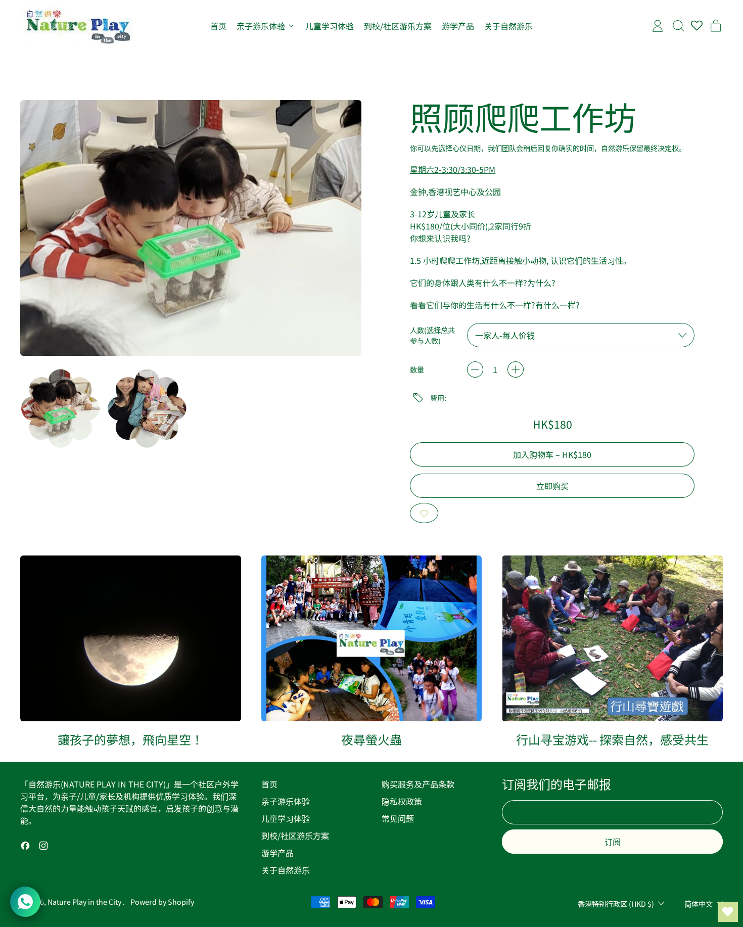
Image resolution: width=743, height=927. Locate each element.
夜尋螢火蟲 (371, 739)
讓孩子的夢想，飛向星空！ (130, 739)
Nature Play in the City (85, 901)
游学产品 (458, 26)
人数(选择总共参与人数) (432, 335)
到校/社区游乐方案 (398, 26)
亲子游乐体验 (285, 801)
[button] (60, 408)
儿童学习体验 (329, 26)
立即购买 (552, 486)
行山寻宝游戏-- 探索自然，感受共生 (612, 739)
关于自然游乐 (508, 26)
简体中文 (698, 903)
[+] (515, 369)
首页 (218, 26)
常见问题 (398, 818)
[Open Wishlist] (728, 912)
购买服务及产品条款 (418, 784)
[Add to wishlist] (424, 513)
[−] (475, 369)
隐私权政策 (402, 801)
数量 (417, 369)
